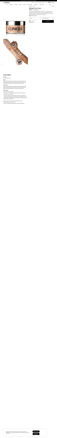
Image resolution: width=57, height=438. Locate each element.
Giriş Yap (32, 2)
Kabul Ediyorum (36, 431)
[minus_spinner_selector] (32, 20)
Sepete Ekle (48, 21)
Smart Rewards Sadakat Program (40, 2)
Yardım (47, 2)
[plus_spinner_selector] (34, 20)
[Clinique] (6, 3)
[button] (53, 2)
